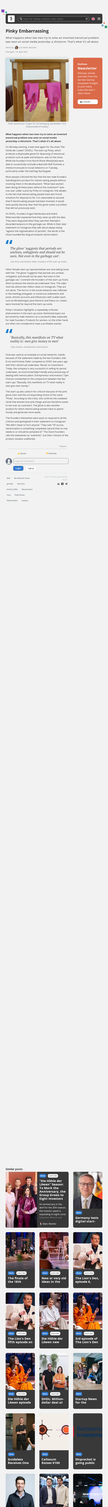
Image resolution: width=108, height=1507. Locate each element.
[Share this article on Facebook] (62, 484)
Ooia (9, 495)
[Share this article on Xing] (66, 484)
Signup (31, 468)
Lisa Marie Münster (27, 47)
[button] (93, 19)
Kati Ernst (21, 484)
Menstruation (27, 489)
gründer (10, 484)
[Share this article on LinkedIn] (58, 484)
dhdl (8, 478)
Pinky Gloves (20, 495)
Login (18, 468)
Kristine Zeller (12, 489)
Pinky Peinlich (12, 500)
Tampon (24, 500)
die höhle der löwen (22, 478)
